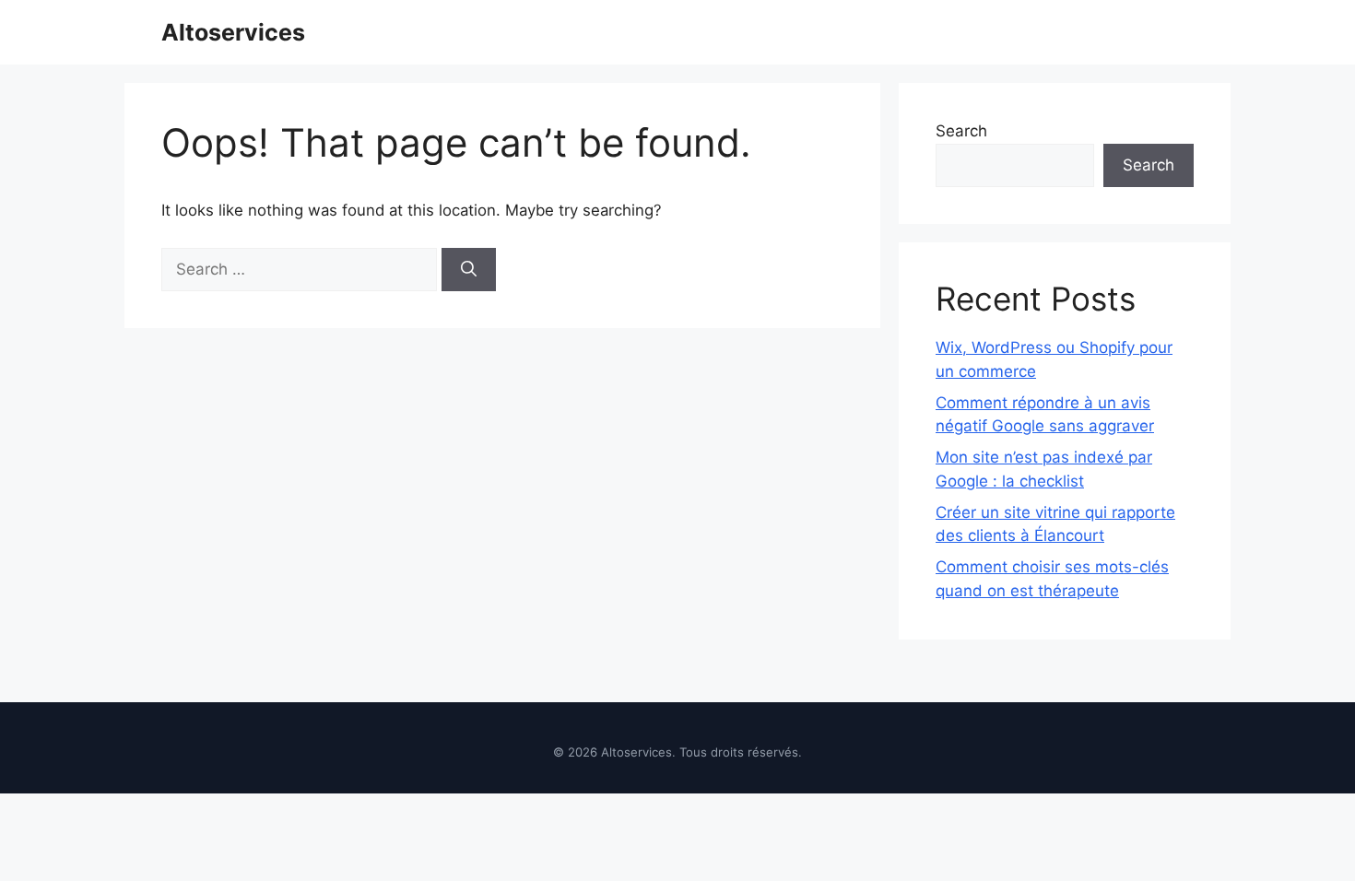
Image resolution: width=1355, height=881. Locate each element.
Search (961, 131)
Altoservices (233, 32)
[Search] (469, 270)
